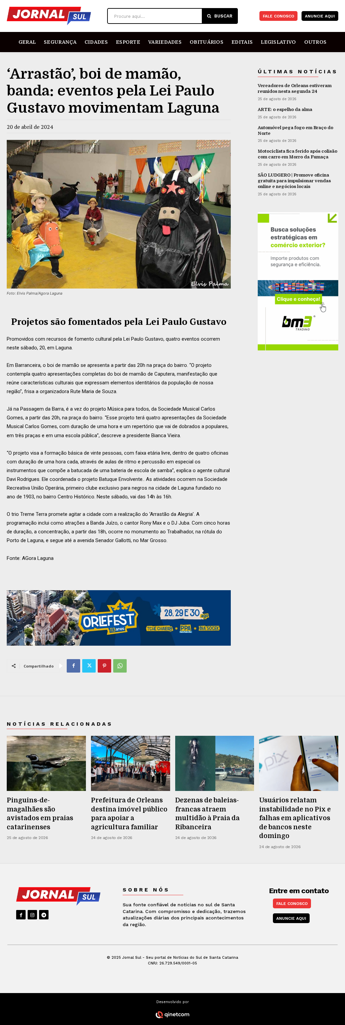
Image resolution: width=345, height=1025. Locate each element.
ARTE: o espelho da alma (285, 109)
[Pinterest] (104, 666)
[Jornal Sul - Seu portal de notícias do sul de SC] (55, 16)
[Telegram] (44, 914)
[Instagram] (32, 914)
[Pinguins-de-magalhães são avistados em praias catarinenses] (46, 763)
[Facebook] (73, 666)
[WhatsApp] (120, 666)
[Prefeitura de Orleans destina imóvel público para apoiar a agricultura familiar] (130, 763)
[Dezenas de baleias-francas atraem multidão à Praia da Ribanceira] (214, 763)
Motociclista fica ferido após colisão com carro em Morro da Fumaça (297, 154)
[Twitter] (89, 666)
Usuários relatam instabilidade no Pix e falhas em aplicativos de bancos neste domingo (295, 818)
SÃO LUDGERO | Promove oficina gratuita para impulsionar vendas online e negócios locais (294, 181)
